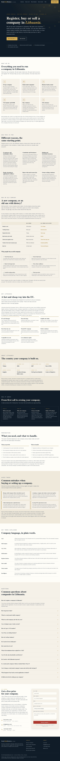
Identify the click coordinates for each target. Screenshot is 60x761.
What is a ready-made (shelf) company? (10, 615)
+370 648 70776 (46, 746)
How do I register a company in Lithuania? (11, 600)
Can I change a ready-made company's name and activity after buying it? (19, 668)
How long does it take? (6, 610)
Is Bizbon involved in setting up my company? (12, 677)
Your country (35, 696)
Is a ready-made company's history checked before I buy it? (15, 664)
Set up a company (29, 742)
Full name (35, 691)
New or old (27, 1)
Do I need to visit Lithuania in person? (10, 659)
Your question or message (38, 711)
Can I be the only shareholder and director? (11, 655)
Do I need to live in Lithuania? (8, 641)
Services (22, 1)
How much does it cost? (7, 646)
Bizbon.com (45, 748)
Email (34, 701)
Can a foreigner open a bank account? (10, 624)
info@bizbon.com (46, 744)
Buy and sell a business (30, 750)
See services (22, 38)
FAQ (45, 1)
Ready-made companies (31, 744)
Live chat (45, 742)
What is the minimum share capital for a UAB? (12, 650)
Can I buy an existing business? (9, 633)
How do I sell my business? (7, 637)
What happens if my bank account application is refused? (15, 672)
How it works (40, 1)
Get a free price (12, 38)
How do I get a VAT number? (8, 628)
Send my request (45, 722)
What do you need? (37, 706)
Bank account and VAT (30, 748)
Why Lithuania (34, 1)
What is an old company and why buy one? (11, 619)
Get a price (54, 1)
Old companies (29, 746)
